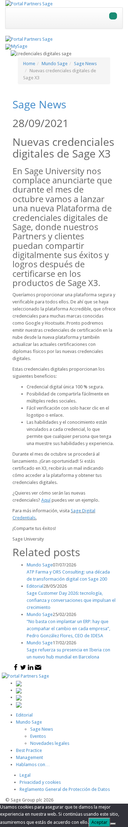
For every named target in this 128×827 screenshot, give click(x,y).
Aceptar (99, 822)
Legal (25, 775)
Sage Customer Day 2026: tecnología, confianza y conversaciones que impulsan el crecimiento (71, 600)
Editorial (24, 715)
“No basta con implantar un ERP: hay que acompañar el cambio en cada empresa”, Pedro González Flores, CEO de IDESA (68, 628)
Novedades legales (49, 743)
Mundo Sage (55, 63)
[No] (113, 824)
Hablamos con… (33, 764)
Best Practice (29, 750)
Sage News (85, 63)
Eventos (38, 736)
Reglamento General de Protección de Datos (65, 789)
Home (29, 63)
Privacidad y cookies (40, 782)
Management (29, 757)
